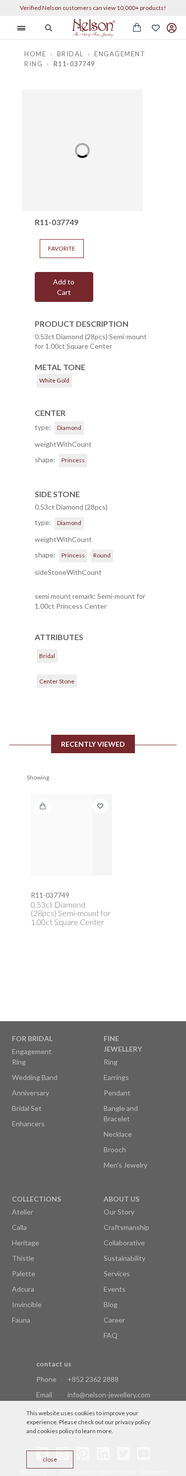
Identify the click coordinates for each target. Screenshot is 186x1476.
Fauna (21, 1320)
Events (114, 1289)
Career (114, 1320)
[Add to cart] (43, 806)
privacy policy (132, 1422)
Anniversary (30, 1092)
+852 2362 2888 (93, 1379)
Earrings (116, 1077)
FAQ (111, 1335)
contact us (53, 1363)
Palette (23, 1273)
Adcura (23, 1289)
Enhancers (28, 1123)
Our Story (119, 1212)
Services (117, 1273)
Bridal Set (27, 1108)
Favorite (61, 248)
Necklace (118, 1134)
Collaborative (124, 1242)
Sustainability (124, 1258)
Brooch (115, 1149)
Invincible (27, 1304)
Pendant (117, 1092)
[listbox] (82, 150)
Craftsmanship (126, 1227)
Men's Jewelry (125, 1165)
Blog (111, 1304)
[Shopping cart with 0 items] (137, 27)
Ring (111, 1062)
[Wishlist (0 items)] (156, 27)
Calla (19, 1227)
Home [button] (35, 54)
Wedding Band (35, 1077)
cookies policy (55, 1431)
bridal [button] (70, 54)
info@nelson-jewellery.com (108, 1394)
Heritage (25, 1242)
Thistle (23, 1258)
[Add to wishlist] (100, 806)
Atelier (22, 1212)
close (50, 1459)
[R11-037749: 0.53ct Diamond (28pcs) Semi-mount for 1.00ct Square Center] (71, 835)
